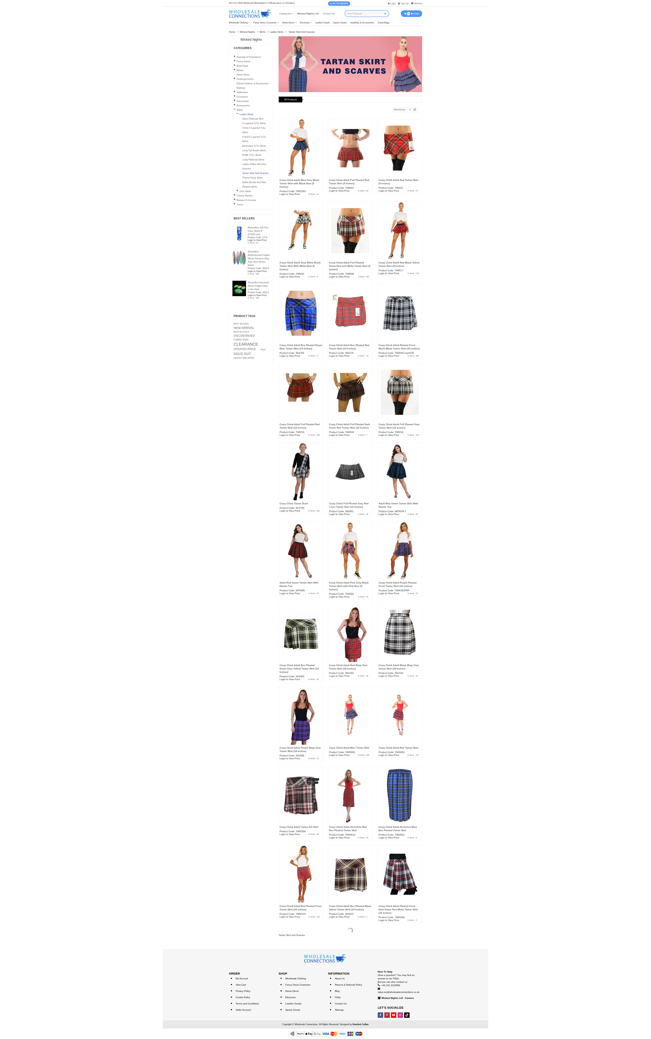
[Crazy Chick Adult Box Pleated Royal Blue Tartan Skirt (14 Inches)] (301, 318)
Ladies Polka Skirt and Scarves (254, 166)
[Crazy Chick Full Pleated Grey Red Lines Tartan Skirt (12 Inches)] (350, 477)
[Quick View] (321, 132)
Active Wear (242, 74)
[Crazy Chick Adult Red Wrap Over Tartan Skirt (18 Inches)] (350, 638)
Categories (285, 13)
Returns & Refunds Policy (348, 984)
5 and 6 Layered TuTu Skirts (254, 139)
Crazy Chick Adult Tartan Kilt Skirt (299, 827)
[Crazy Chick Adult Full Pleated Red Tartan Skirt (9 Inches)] (350, 153)
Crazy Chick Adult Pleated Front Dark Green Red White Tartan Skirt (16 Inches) (398, 909)
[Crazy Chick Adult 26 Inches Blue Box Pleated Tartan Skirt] (400, 800)
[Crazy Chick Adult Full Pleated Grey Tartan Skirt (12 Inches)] (400, 397)
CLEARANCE (246, 344)
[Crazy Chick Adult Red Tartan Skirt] (400, 721)
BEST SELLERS (241, 324)
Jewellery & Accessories (362, 22)
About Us (340, 978)
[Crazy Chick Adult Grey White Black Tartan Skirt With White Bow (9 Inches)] (301, 236)
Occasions (242, 96)
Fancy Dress (243, 61)
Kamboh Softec (361, 1024)
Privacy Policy (243, 991)
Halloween (242, 92)
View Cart (241, 984)
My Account (242, 978)
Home (232, 32)
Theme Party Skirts (252, 177)
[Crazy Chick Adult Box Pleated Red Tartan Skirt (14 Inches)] (350, 318)
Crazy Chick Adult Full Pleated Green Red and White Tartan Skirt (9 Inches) (349, 266)
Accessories (243, 105)
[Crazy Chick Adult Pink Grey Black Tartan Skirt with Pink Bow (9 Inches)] (350, 556)
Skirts (262, 32)
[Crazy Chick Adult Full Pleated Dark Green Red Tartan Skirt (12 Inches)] (350, 397)
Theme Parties (244, 195)
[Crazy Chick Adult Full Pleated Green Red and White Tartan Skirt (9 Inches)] (350, 236)
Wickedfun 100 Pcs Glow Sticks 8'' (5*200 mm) (258, 231)
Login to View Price (290, 194)
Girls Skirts (245, 191)
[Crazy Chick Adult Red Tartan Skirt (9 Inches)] (400, 153)
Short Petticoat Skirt (252, 118)
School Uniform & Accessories (252, 83)
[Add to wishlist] (321, 126)
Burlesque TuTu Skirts (254, 145)
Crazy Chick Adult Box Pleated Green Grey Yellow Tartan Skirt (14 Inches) (299, 668)
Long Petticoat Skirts (253, 159)
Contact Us (329, 13)
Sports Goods (340, 22)
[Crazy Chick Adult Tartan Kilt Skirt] (301, 800)
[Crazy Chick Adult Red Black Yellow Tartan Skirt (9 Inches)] (400, 236)
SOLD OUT (242, 353)
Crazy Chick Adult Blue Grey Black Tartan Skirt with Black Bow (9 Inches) (299, 183)
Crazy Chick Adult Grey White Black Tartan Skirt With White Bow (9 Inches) (300, 266)
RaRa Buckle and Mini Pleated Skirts (254, 184)
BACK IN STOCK (241, 332)
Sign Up (405, 3)
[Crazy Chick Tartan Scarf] (301, 477)
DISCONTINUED (244, 335)
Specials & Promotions (249, 57)
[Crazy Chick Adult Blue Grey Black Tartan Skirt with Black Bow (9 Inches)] (301, 153)
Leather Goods (322, 22)
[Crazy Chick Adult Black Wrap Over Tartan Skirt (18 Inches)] (400, 638)
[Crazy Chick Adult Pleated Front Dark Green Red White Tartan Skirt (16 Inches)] (400, 879)
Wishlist (418, 3)
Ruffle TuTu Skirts (251, 155)
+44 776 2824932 (340, 3)
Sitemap (339, 1009)
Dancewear (243, 101)
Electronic (305, 22)
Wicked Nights (247, 32)
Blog (337, 991)
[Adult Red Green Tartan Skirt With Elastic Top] (301, 556)
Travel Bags (383, 22)
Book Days (242, 65)
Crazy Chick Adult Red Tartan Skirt (398, 747)
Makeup (240, 87)
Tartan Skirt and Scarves (255, 173)
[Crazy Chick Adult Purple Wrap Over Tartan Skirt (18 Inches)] (301, 721)
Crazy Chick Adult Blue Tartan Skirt (349, 747)
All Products (290, 99)
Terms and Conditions (247, 1003)
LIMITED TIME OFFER (244, 358)
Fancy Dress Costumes (265, 22)
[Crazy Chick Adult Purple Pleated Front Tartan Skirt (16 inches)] (400, 556)
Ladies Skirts (276, 32)
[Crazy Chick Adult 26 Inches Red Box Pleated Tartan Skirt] (350, 800)
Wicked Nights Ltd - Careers (397, 998)
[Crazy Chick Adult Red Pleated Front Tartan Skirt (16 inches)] (301, 879)
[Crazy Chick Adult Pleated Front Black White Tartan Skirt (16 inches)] (400, 318)
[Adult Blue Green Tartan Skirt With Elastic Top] (400, 477)
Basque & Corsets (246, 200)
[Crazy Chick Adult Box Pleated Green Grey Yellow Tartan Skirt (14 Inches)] (301, 638)
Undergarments (245, 79)
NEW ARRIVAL (244, 327)
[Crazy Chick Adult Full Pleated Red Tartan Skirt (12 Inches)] (301, 397)
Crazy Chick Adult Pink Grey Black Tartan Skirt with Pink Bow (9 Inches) (349, 586)
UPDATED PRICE (245, 349)
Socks (240, 204)
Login (393, 3)
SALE (263, 350)
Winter (240, 70)
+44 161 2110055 (390, 985)
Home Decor (288, 22)
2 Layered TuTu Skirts (254, 123)
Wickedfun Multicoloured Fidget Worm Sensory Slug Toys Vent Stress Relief (259, 258)
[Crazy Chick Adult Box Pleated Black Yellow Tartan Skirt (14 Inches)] (350, 879)
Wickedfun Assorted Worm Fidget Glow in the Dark (258, 286)
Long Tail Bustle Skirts (254, 150)
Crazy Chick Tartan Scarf (294, 503)
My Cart (413, 13)
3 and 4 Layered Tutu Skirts (253, 130)
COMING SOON (241, 340)
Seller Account (243, 1009)
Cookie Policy (243, 997)
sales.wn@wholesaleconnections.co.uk (398, 992)
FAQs (338, 997)
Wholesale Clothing (238, 22)
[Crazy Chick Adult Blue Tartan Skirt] (350, 721)
